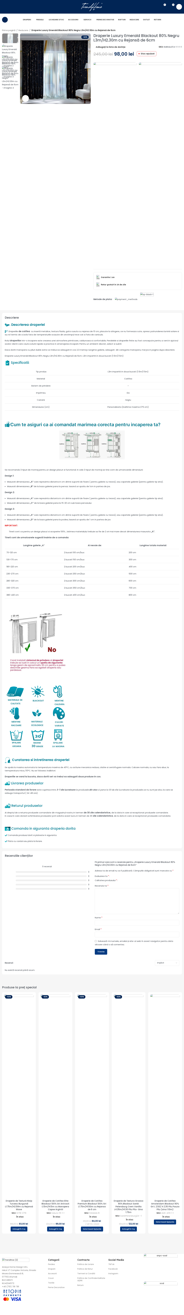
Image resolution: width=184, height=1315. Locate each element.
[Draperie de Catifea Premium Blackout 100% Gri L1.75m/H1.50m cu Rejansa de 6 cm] (92, 1096)
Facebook (113, 1269)
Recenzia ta (102, 885)
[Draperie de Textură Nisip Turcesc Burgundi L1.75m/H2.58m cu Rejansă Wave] (19, 1096)
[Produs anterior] (173, 30)
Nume (98, 917)
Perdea (51, 1264)
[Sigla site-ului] (92, 6)
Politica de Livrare (85, 1264)
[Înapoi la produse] (177, 30)
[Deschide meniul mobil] (5, 19)
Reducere (23, 30)
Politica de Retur (85, 1269)
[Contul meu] (179, 7)
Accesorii (52, 1273)
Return (80, 1285)
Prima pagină (8, 30)
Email (98, 929)
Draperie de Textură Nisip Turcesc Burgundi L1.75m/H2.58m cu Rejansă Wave (19, 1205)
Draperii (51, 1269)
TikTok (111, 1264)
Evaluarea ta (102, 876)
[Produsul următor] (180, 30)
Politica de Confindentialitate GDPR (91, 1279)
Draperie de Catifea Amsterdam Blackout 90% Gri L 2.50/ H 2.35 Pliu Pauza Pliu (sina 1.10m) (165, 1205)
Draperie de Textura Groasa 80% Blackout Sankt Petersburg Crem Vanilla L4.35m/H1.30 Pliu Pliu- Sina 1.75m (128, 1206)
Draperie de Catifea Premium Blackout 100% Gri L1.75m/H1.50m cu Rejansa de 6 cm (92, 1205)
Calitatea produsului (106, 880)
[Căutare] (5, 7)
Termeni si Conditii (86, 1273)
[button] (19, 1229)
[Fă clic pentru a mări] (25, 98)
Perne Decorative (56, 1287)
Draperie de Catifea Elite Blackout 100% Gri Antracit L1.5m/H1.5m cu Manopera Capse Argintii (55, 1205)
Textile (51, 1282)
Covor (51, 1278)
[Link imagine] (115, 164)
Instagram (113, 1273)
